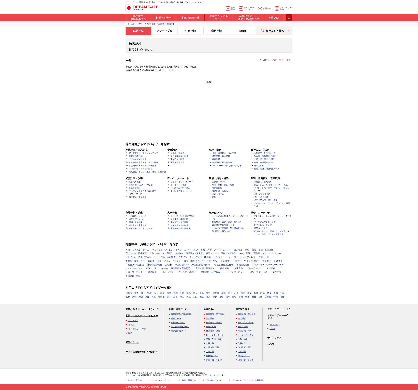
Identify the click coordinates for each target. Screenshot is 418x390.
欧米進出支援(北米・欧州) (223, 225)
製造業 (151, 261)
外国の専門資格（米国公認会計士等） (193, 264)
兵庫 (147, 297)
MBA (148, 268)
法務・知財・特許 (258, 272)
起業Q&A (209, 309)
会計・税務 (167, 272)
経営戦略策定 (135, 182)
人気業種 (271, 268)
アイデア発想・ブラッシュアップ (143, 153)
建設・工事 (264, 257)
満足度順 (216, 30)
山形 (162, 293)
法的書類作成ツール (180, 326)
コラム (131, 325)
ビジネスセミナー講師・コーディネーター (272, 231)
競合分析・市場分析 (137, 225)
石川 (236, 293)
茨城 (175, 293)
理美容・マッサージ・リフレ (267, 253)
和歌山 (161, 297)
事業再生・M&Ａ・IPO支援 (141, 185)
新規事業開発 (135, 188)
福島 (169, 293)
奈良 (154, 297)
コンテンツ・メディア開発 (140, 169)
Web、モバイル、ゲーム (137, 250)
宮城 (149, 293)
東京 (208, 293)
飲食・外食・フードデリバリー (216, 250)
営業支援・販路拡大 (205, 268)
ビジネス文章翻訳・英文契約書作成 (228, 228)
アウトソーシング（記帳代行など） (228, 165)
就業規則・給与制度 (179, 225)
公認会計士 (226, 261)
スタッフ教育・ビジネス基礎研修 (268, 234)
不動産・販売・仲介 (135, 261)
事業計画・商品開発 (180, 268)
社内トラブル (218, 194)
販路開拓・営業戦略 (263, 182)
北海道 (129, 293)
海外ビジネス (254, 268)
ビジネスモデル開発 (137, 159)
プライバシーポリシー (162, 380)
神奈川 (216, 293)
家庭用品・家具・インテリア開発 (143, 162)
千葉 (202, 293)
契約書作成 (217, 188)
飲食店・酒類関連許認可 (265, 156)
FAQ (130, 333)
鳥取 (169, 297)
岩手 (143, 293)
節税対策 (216, 159)
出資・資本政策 (177, 162)
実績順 (243, 30)
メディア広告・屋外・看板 (266, 200)
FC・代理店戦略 (261, 197)
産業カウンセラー (262, 228)
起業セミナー (132, 342)
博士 (156, 268)
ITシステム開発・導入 (180, 188)
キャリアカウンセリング (265, 222)
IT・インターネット (234, 272)
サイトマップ (274, 337)
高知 (221, 297)
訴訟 (214, 197)
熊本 (247, 297)
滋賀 (128, 297)
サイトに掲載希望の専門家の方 (142, 351)
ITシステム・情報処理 (136, 253)
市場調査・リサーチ (137, 216)
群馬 (188, 293)
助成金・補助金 (177, 153)
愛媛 (215, 297)
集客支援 (277, 272)
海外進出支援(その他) (221, 231)
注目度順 (190, 30)
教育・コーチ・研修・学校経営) (221, 253)
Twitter (272, 328)
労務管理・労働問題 (179, 222)
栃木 (182, 293)
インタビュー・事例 (137, 329)
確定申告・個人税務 (221, 156)
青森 (136, 293)
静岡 (269, 293)
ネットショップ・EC (162, 250)
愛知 (275, 293)
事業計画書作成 (136, 156)
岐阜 (262, 293)
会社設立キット (178, 322)
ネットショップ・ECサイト (183, 182)
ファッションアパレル (244, 257)
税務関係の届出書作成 (222, 162)
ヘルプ (270, 344)
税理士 (238, 261)
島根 (175, 297)
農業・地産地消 (191, 261)
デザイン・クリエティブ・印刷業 (195, 257)
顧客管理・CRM (136, 219)
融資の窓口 (176, 318)
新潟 (223, 293)
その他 (164, 268)
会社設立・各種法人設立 (265, 153)
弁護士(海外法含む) (135, 264)
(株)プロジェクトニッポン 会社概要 (247, 380)
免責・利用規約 (189, 380)
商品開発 (224, 268)
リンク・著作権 (135, 380)
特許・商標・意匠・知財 (223, 185)
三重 (282, 293)
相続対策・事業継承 (137, 197)
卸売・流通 (245, 253)
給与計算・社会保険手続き (182, 216)
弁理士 (168, 264)
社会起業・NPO (209, 261)
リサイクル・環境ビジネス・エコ (141, 257)
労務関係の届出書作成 (180, 228)
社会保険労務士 (154, 264)
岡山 (182, 297)
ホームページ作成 (178, 185)
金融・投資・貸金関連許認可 (267, 169)
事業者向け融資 (177, 159)
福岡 (228, 297)
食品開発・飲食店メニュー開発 (142, 165)
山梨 (249, 293)
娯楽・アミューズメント (169, 261)
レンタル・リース (222, 257)
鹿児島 (268, 297)
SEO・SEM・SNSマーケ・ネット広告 (271, 185)
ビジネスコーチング (263, 225)
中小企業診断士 (251, 261)
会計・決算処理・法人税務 (224, 153)
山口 (195, 297)
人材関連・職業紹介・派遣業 (189, 253)
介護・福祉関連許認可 (264, 159)
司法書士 (266, 261)
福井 (243, 293)
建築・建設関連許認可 (264, 162)
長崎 (241, 297)
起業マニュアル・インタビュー (142, 315)
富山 (230, 293)
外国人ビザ (259, 165)
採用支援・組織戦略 (179, 219)
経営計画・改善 (213, 331)
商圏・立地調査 (136, 222)
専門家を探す (242, 309)
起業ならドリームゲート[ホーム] (142, 309)
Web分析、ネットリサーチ (141, 228)
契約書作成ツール (179, 331)
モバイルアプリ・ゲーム (181, 191)
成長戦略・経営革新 (210, 272)
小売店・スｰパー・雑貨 (186, 250)
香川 (208, 297)
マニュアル (133, 320)
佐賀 (234, 297)
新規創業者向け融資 (179, 156)
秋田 (156, 293)
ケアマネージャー (134, 268)
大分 (254, 297)
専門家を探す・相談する (154, 24)
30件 (281, 60)
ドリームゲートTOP (134, 24)
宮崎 (260, 297)
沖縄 (275, 297)
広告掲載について (214, 380)
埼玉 (195, 293)
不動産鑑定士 (243, 264)
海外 (282, 297)
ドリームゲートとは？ (278, 309)
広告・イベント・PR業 (161, 253)
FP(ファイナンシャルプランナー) (268, 264)
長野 (256, 293)
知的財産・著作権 (220, 191)
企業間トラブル (219, 182)
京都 (134, 297)
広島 (188, 297)
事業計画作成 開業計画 (181, 314)
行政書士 (278, 261)
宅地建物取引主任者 (223, 264)
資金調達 (152, 272)
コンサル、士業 (241, 250)
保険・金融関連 (168, 257)
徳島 (202, 297)
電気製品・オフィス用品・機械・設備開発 (147, 172)
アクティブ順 (164, 30)
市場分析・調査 (133, 276)
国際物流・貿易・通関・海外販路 (227, 222)
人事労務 (238, 268)
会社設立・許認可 (186, 272)
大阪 (141, 297)
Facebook (274, 324)
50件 (288, 60)
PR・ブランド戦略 (262, 194)
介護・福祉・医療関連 (262, 250)
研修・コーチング (134, 272)
